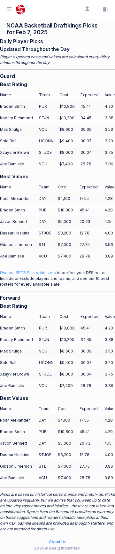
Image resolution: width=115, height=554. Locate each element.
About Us (57, 541)
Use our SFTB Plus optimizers (28, 272)
